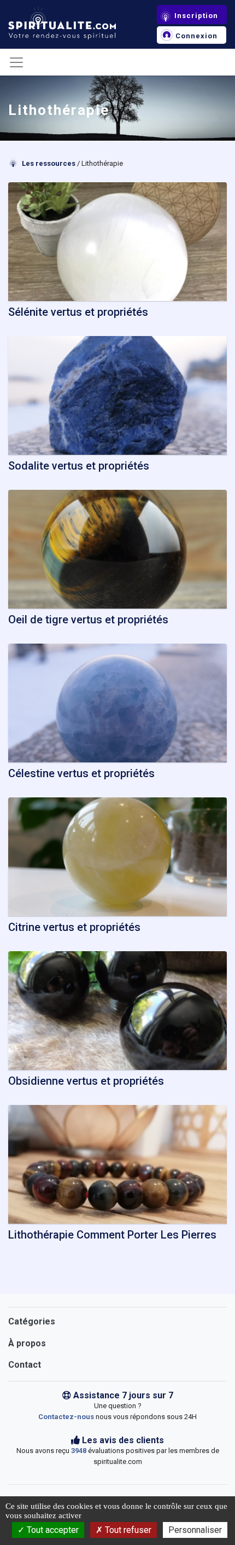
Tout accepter (52, 1530)
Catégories (31, 1321)
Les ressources (48, 163)
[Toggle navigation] (16, 62)
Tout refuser (127, 1530)
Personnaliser (195, 1530)
